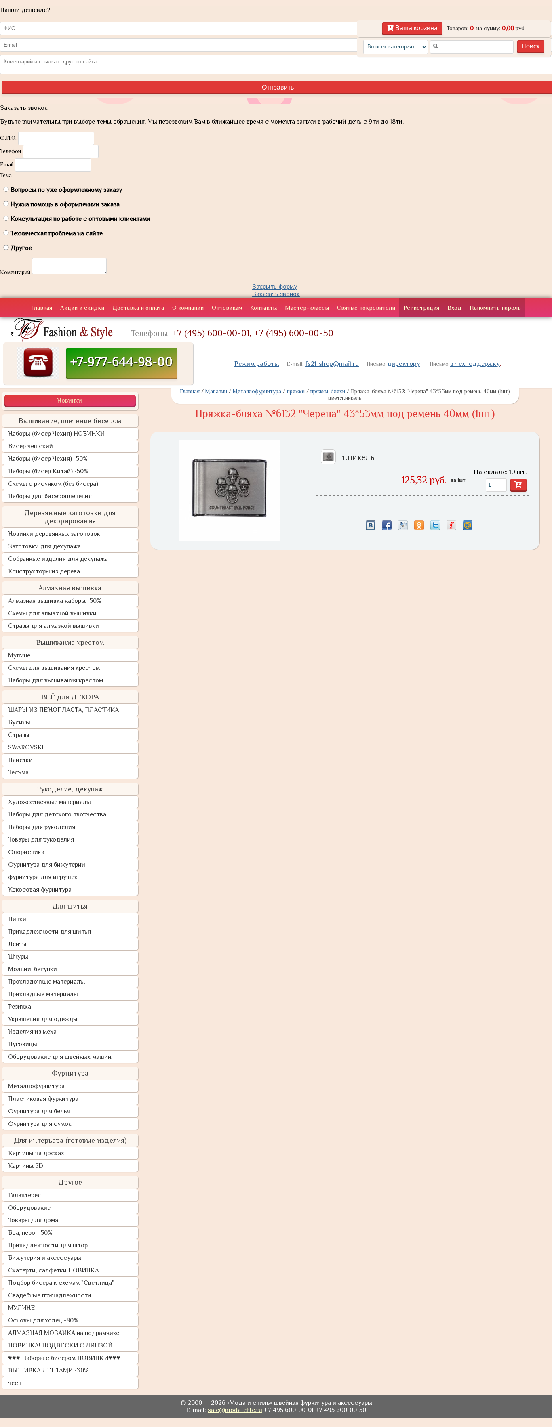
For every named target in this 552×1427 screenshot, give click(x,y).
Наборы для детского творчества (57, 814)
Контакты (263, 307)
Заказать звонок (276, 294)
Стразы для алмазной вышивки (53, 626)
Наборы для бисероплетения (50, 496)
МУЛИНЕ (21, 1308)
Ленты (17, 944)
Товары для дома (33, 1220)
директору (403, 363)
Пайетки (20, 760)
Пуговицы (22, 1044)
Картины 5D (25, 1165)
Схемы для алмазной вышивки (52, 613)
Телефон (10, 151)
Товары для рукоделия (41, 839)
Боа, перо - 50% (30, 1232)
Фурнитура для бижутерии (46, 864)
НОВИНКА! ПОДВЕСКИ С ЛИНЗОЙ (60, 1345)
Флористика (26, 852)
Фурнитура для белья (39, 1111)
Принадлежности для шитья (49, 931)
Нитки (17, 919)
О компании (188, 307)
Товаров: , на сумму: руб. (486, 28)
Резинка (19, 1006)
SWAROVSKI (26, 747)
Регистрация (421, 307)
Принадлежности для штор (48, 1245)
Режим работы (256, 363)
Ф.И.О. (8, 137)
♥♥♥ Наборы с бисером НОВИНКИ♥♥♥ (64, 1358)
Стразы (18, 735)
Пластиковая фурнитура (43, 1098)
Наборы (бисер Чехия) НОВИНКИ (56, 433)
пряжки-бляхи (327, 391)
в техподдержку (475, 363)
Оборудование (29, 1207)
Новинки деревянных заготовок (54, 533)
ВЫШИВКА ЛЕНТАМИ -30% (48, 1370)
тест (14, 1383)
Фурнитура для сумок (40, 1123)
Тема (6, 175)
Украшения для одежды (43, 1019)
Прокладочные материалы (46, 981)
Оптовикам (227, 307)
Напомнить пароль (495, 307)
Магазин (216, 391)
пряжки (296, 391)
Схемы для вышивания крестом (54, 668)
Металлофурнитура (36, 1086)
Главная (41, 307)
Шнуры (18, 956)
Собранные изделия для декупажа (58, 558)
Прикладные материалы (43, 994)
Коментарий (15, 272)
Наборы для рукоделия (41, 827)
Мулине (19, 655)
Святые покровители (366, 307)
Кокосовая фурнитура (40, 889)
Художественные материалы (49, 802)
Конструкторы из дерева (44, 571)
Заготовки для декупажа (44, 546)
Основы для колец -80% (43, 1320)
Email (6, 164)
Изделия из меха (32, 1031)
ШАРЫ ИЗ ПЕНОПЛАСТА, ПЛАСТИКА (63, 710)
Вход (454, 307)
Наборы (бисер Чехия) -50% (48, 458)
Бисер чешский (30, 446)
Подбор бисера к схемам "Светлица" (61, 1282)
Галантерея (24, 1195)
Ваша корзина (416, 28)
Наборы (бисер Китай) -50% (48, 471)
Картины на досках (36, 1153)
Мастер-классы (307, 307)
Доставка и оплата (138, 307)
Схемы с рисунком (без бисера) (53, 483)
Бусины (19, 722)
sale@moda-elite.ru (235, 1410)
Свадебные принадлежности (49, 1295)
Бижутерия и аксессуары (44, 1257)
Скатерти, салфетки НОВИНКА (53, 1270)
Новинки (69, 400)
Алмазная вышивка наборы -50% (54, 600)
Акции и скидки (82, 307)
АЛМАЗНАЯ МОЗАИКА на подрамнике (63, 1333)
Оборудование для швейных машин (59, 1056)
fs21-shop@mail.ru (332, 363)
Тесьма (18, 772)
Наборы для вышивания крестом (55, 680)
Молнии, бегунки (32, 969)
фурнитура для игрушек (43, 877)
